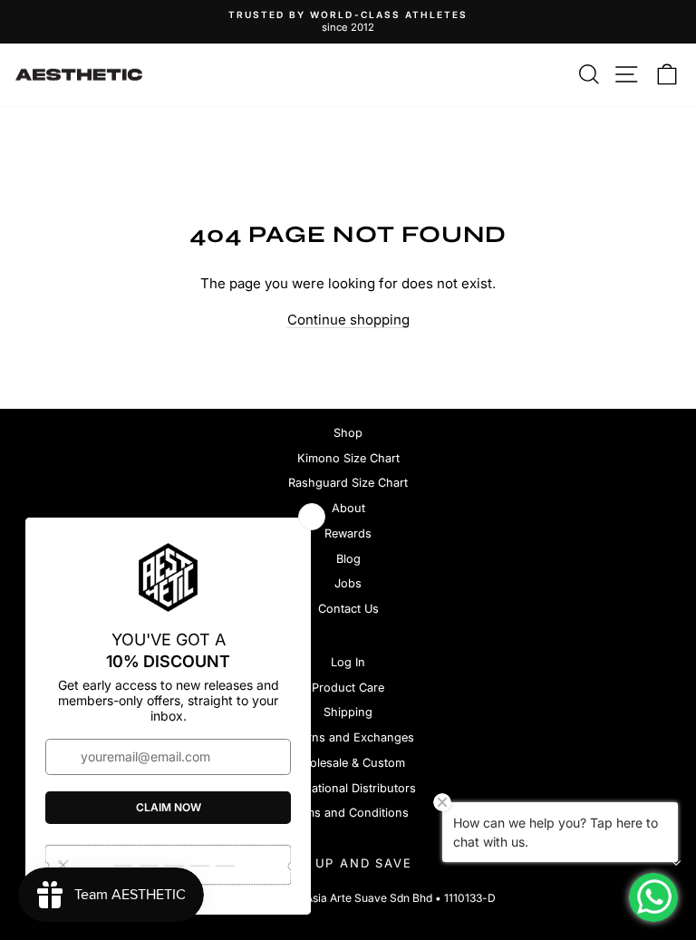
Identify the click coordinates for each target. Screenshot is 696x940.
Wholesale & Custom (348, 763)
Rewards (348, 533)
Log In (348, 662)
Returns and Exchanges (348, 737)
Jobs (348, 583)
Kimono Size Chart (348, 458)
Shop (348, 433)
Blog (348, 559)
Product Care (348, 687)
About (348, 508)
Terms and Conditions (348, 812)
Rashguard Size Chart (348, 482)
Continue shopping (348, 319)
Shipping (348, 712)
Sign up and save (344, 863)
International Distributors (348, 788)
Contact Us (348, 608)
